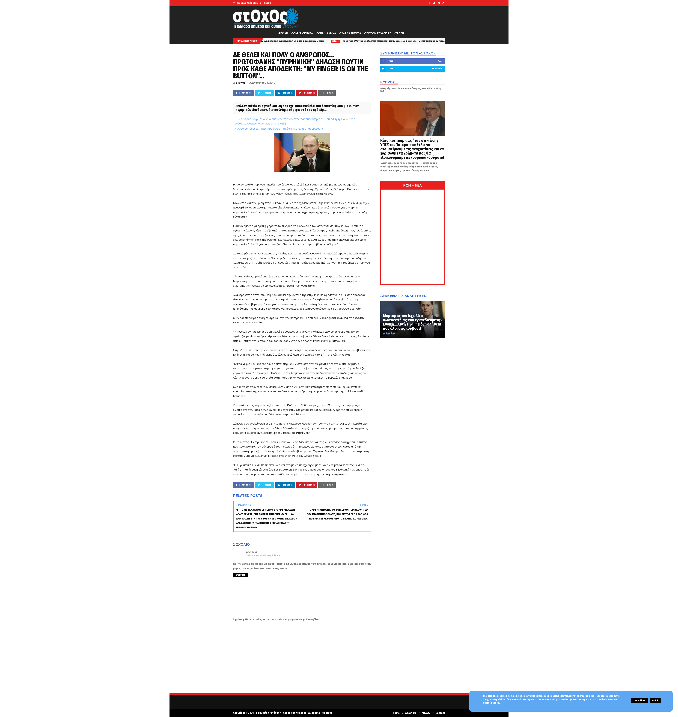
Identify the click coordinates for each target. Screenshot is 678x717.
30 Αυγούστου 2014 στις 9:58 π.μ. (263, 555)
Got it (655, 700)
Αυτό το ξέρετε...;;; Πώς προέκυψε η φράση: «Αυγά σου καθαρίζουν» (280, 128)
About (267, 3)
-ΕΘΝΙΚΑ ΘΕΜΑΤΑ (302, 33)
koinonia (428, 41)
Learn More (640, 700)
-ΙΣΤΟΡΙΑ (399, 33)
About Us (410, 713)
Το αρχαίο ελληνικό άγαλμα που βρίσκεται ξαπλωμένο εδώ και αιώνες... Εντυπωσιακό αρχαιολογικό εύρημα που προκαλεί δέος (347, 41)
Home (396, 713)
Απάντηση (241, 575)
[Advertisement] (339, 661)
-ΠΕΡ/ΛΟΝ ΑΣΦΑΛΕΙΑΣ (377, 33)
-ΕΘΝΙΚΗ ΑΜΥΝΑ (326, 33)
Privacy (425, 713)
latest (270, 41)
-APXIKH (283, 33)
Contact (440, 713)
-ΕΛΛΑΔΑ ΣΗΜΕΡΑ (350, 33)
